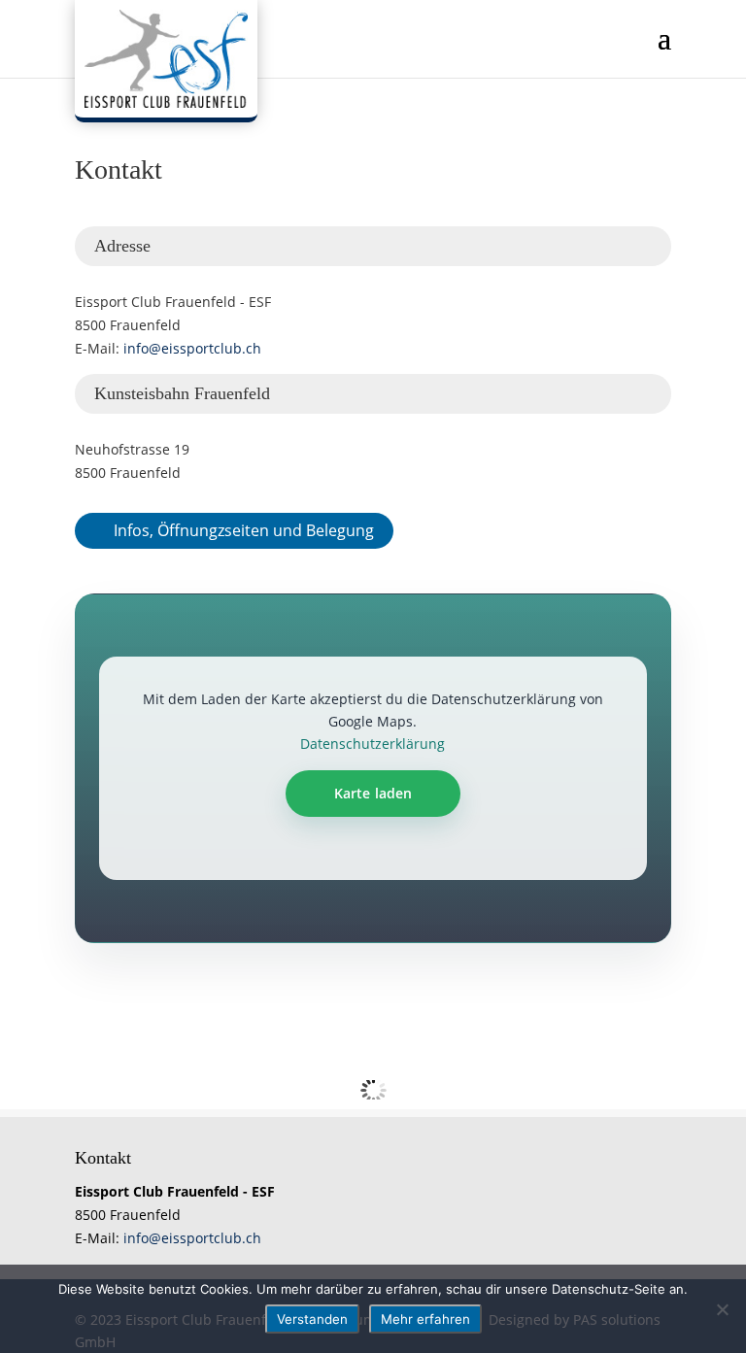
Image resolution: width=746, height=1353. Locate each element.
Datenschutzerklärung (372, 743)
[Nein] (721, 1309)
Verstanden (312, 1319)
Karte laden (373, 793)
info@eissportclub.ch (192, 348)
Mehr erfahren (425, 1319)
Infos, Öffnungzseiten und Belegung (244, 530)
